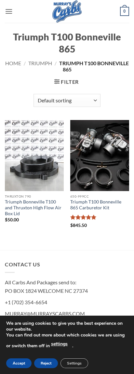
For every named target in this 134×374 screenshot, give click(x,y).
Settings (74, 363)
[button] (9, 11)
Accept (19, 363)
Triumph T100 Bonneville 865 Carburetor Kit (95, 204)
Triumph (40, 63)
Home (13, 63)
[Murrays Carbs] (67, 11)
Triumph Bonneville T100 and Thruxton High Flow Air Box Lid (33, 207)
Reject (46, 363)
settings (59, 344)
